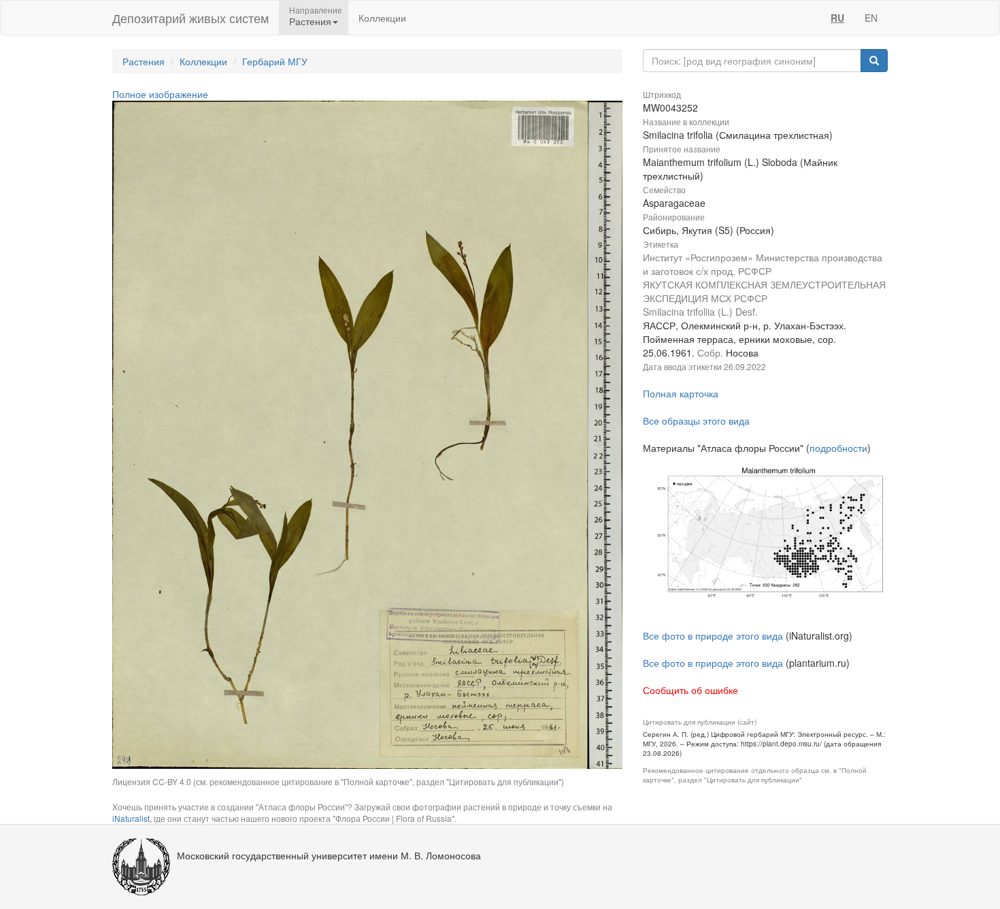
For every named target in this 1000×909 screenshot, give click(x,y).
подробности (838, 447)
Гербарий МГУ (274, 61)
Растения (143, 61)
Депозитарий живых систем (190, 18)
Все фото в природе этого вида (713, 635)
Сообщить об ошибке (690, 690)
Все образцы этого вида (696, 420)
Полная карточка (680, 393)
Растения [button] (310, 21)
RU (837, 17)
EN (871, 17)
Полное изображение (160, 94)
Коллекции (382, 17)
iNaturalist (131, 818)
